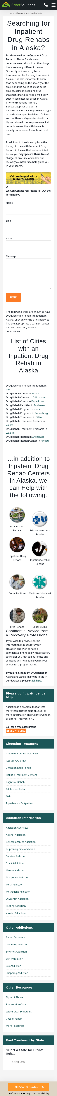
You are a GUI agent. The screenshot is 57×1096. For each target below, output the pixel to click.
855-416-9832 (17, 730)
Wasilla (10, 432)
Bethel (35, 393)
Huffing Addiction (16, 906)
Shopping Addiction (17, 973)
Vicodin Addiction (16, 913)
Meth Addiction (14, 884)
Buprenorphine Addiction (20, 849)
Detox (9, 796)
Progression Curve (16, 1004)
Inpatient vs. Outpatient (19, 803)
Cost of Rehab (14, 1018)
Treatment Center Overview (22, 753)
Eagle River (37, 401)
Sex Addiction (13, 966)
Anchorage (38, 436)
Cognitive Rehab (15, 782)
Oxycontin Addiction (17, 898)
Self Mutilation (14, 958)
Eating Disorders (15, 937)
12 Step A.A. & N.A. (16, 760)
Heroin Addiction (15, 870)
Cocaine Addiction (16, 856)
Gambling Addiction (17, 944)
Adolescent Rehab (16, 789)
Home (11, 13)
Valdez (10, 425)
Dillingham (39, 397)
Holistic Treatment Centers (21, 775)
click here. (36, 680)
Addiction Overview (17, 827)
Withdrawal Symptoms (19, 1011)
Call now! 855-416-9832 (28, 1087)
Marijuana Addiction (17, 877)
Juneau (45, 440)
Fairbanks (39, 405)
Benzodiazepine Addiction (21, 842)
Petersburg (41, 413)
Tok (8, 389)
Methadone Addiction (18, 891)
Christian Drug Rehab (18, 767)
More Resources (15, 1025)
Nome (37, 409)
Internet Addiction (16, 951)
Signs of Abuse (14, 997)
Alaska (19, 13)
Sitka (39, 417)
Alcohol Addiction (16, 834)
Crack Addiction (15, 863)
